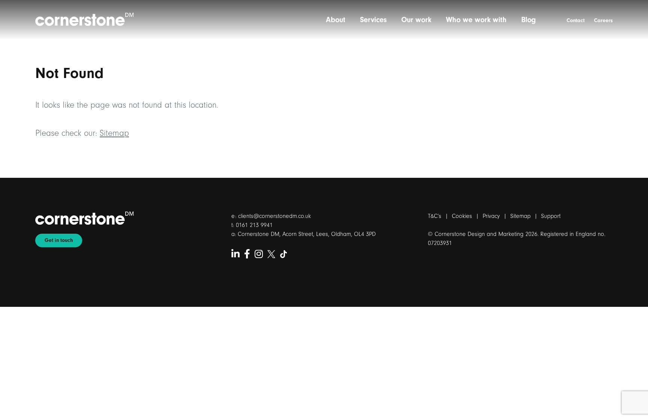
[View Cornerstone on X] (271, 254)
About (335, 19)
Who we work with (476, 19)
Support (551, 216)
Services (373, 19)
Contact (576, 21)
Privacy (491, 216)
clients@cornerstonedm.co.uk (274, 216)
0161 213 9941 (254, 225)
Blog (528, 19)
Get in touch (59, 240)
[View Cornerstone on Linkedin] (235, 254)
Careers (603, 21)
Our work (416, 19)
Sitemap (114, 133)
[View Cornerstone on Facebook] (247, 254)
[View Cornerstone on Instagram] (259, 254)
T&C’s (434, 216)
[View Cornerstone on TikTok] (284, 254)
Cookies (462, 216)
